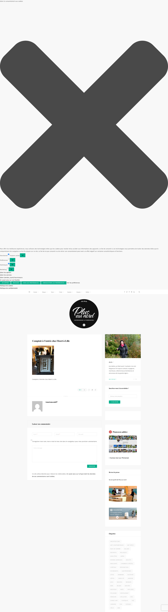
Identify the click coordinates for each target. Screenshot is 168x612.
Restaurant (124, 593)
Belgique (123, 552)
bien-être (113, 556)
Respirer (78, 292)
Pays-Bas (131, 589)
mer (111, 585)
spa (131, 597)
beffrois (113, 552)
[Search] (139, 291)
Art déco (130, 545)
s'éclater (123, 597)
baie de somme (115, 549)
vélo (112, 608)
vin (121, 604)
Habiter (87, 292)
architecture (115, 541)
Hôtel (112, 578)
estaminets (114, 571)
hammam (121, 574)
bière (122, 556)
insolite (121, 578)
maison (119, 582)
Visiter (60, 292)
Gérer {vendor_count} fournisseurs (11, 277)
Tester (52, 292)
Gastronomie (126, 571)
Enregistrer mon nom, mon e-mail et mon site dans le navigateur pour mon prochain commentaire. (64, 441)
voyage (128, 604)
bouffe (128, 560)
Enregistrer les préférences (53, 283)
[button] (84, 125)
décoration (124, 567)
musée (119, 585)
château (113, 567)
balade (126, 549)
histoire (130, 574)
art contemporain (117, 545)
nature (127, 585)
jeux (111, 582)
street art (114, 600)
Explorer (69, 292)
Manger (44, 292)
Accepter (5, 283)
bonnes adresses (116, 560)
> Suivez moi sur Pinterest (119, 458)
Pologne (113, 593)
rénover (113, 597)
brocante (113, 563)
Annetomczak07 (51, 402)
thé (133, 600)
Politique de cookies (6, 286)
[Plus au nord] (84, 314)
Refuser (16, 283)
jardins (130, 578)
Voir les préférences (31, 283)
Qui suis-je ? (112, 379)
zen (119, 608)
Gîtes (112, 574)
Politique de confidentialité (9, 288)
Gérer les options (5, 272)
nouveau (113, 589)
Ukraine (113, 604)
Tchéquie (125, 600)
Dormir (35, 292)
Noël (122, 589)
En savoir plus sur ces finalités (10, 280)
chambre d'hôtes (127, 563)
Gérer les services (6, 275)
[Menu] (29, 291)
